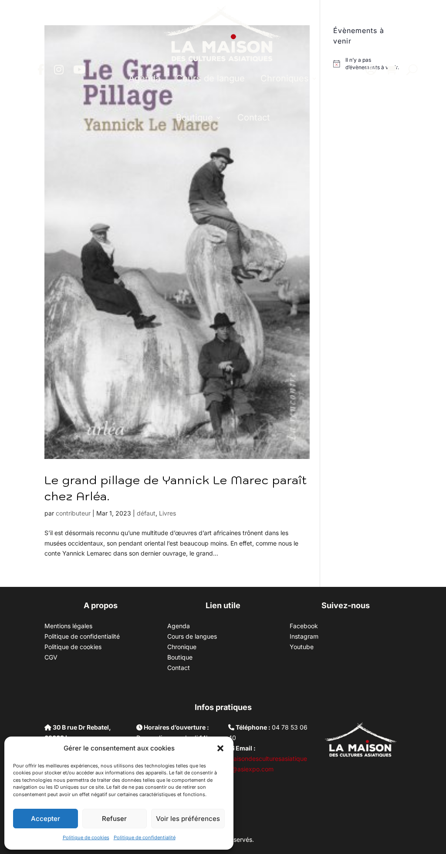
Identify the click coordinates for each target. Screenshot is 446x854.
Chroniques (284, 78)
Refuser (114, 818)
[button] (220, 748)
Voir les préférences (188, 818)
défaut (146, 513)
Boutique (194, 117)
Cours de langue (210, 78)
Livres (167, 513)
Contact (253, 117)
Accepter (45, 818)
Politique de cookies (86, 837)
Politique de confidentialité (145, 837)
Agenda (144, 78)
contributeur (73, 513)
